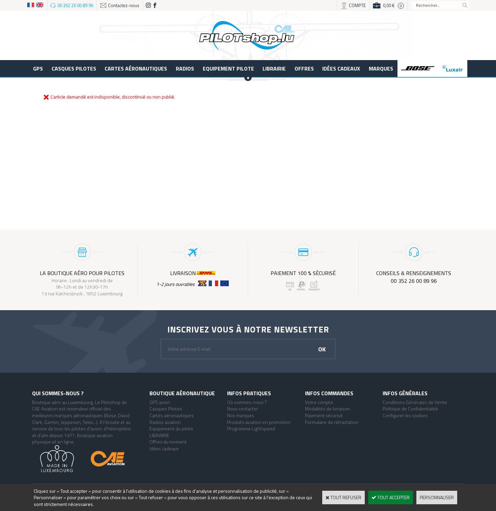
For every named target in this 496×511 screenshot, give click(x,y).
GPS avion (159, 402)
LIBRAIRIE (274, 68)
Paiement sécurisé (324, 415)
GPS (38, 68)
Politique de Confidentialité (410, 408)
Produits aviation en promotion (259, 422)
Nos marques (240, 415)
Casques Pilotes (74, 68)
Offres (304, 68)
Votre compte (319, 402)
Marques (381, 68)
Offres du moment (168, 441)
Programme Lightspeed (251, 428)
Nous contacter (242, 408)
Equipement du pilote (171, 428)
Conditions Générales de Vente (415, 402)
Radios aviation (165, 422)
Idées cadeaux (341, 68)
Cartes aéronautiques (136, 68)
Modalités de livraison (327, 408)
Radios (185, 68)
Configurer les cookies (405, 415)
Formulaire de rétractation (331, 422)
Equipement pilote (228, 68)
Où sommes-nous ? (247, 402)
